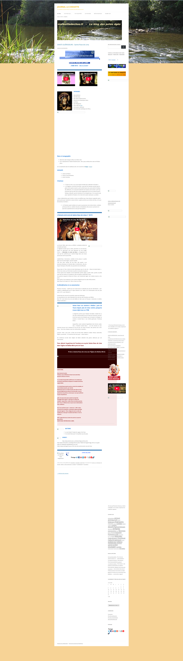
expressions (112, 531)
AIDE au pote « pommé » (62, 16)
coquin (124, 524)
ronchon (119, 543)
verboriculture (116, 548)
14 (118, 589)
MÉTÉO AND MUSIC (98, 13)
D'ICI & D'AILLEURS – (112, 557)
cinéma (114, 524)
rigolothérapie (112, 543)
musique (121, 538)
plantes (123, 540)
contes (119, 523)
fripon (109, 533)
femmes (98, 462)
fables (117, 531)
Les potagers (88, 13)
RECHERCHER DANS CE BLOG (114, 44)
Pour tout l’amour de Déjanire (114, 345)
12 (113, 589)
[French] (111, 57)
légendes (118, 536)
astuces (119, 520)
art (96, 462)
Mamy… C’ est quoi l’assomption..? (115, 356)
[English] (113, 57)
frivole (113, 533)
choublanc (73, 462)
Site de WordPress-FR (112, 619)
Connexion (110, 614)
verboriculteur (110, 548)
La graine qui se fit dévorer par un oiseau (116, 338)
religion (62, 464)
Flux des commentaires (113, 617)
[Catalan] (108, 57)
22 (121, 591)
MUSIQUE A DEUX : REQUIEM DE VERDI (116, 354)
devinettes (110, 529)
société (115, 545)
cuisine (114, 525)
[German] (117, 57)
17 (108, 591)
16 (123, 589)
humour (111, 534)
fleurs (86, 166)
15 (121, 589)
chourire (110, 524)
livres (112, 536)
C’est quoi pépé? (78, 13)
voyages (122, 548)
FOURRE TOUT (108, 13)
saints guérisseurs (68, 464)
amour (93, 462)
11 (111, 589)
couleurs (109, 525)
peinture (117, 540)
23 (123, 591)
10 (108, 589)
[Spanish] (110, 57)
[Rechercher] (123, 47)
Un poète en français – (112, 560)
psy (114, 542)
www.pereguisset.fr (112, 203)
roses (90, 166)
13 (116, 589)
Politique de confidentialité (62, 643)
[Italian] (114, 57)
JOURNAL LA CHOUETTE (68, 7)
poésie (110, 542)
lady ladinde (121, 534)
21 (118, 591)
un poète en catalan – (112, 563)
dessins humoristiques (116, 527)
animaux (111, 520)
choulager (77, 462)
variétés (118, 547)
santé (110, 545)
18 (111, 591)
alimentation (111, 518)
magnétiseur (112, 538)
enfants (116, 528)
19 (113, 591)
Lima (81, 105)
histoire (118, 532)
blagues (111, 522)
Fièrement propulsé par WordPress (76, 643)
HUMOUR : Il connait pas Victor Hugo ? (116, 340)
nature (111, 540)
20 (116, 591)
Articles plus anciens (62, 473)
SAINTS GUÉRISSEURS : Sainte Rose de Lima (73, 45)
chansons (119, 521)
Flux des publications (112, 616)
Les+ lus (109, 536)
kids (116, 534)
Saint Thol (82, 462)
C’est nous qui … (67, 13)
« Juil (109, 596)
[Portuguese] (115, 57)
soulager (74, 464)
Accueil (59, 13)
